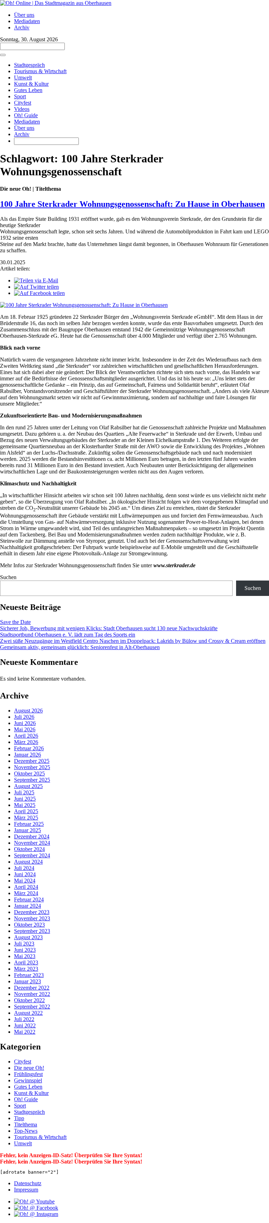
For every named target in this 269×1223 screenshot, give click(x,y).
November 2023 (32, 918)
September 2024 (32, 855)
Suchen (8, 577)
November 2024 (32, 843)
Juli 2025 (24, 792)
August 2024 (28, 862)
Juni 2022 (25, 1025)
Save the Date (15, 622)
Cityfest (22, 103)
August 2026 (28, 711)
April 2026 (26, 736)
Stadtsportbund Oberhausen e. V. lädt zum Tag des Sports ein (67, 635)
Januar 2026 (27, 755)
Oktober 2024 (29, 849)
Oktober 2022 (29, 1000)
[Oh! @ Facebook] (36, 1208)
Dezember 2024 (31, 836)
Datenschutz (27, 1183)
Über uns (24, 15)
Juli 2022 (24, 1019)
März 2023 (26, 969)
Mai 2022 (24, 1032)
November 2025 (32, 767)
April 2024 (26, 887)
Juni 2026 (25, 723)
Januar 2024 (27, 906)
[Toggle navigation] (3, 55)
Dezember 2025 (31, 761)
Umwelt (23, 77)
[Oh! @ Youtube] (34, 1201)
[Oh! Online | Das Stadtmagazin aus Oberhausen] (55, 3)
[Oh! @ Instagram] (36, 1214)
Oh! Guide (26, 115)
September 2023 (32, 931)
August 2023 (28, 937)
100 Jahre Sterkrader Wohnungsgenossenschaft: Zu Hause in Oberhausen (132, 204)
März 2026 (26, 742)
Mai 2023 (24, 956)
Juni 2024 (25, 874)
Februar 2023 (29, 975)
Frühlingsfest (28, 1074)
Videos (21, 109)
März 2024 (26, 893)
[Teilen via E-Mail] (36, 280)
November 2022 (32, 994)
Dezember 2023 (31, 912)
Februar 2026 (29, 748)
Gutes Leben (28, 90)
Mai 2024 (24, 881)
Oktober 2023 (29, 925)
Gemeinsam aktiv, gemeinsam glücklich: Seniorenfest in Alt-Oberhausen (80, 647)
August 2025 (28, 786)
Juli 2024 (24, 868)
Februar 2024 (29, 899)
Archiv (21, 27)
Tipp (19, 1118)
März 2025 (26, 818)
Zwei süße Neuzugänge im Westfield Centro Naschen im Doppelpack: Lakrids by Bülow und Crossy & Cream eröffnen (132, 641)
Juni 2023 (25, 950)
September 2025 (32, 780)
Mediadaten (27, 21)
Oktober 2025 (29, 773)
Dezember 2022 (31, 988)
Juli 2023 (24, 944)
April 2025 (26, 811)
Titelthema (25, 1124)
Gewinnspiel (28, 1080)
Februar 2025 (29, 824)
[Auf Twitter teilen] (36, 287)
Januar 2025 (27, 830)
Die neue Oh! (29, 1068)
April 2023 (26, 962)
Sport (20, 96)
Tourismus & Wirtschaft (40, 71)
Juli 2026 (24, 717)
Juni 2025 (25, 799)
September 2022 (32, 1007)
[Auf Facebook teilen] (39, 293)
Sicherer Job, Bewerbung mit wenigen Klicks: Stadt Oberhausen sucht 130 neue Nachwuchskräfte (109, 628)
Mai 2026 (24, 729)
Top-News (25, 1131)
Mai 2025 (24, 805)
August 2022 (28, 1013)
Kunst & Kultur (31, 84)
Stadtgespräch (29, 65)
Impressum (26, 1190)
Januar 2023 (27, 981)
